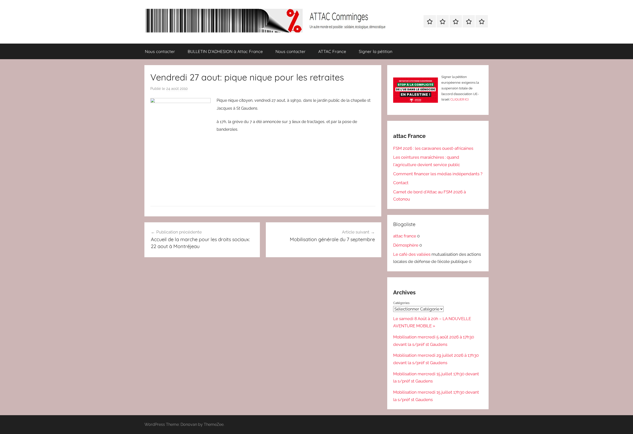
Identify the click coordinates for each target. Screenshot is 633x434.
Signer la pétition (375, 51)
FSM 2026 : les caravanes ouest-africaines (433, 148)
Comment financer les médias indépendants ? (437, 173)
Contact (400, 182)
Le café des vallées (411, 254)
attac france (404, 235)
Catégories (401, 303)
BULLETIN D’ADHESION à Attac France (225, 51)
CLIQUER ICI (459, 99)
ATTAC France (332, 51)
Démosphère (405, 245)
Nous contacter (160, 51)
